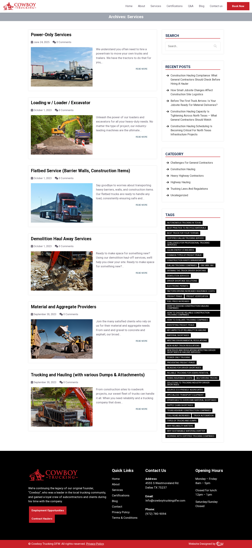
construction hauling (183, 169)
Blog (201, 6)
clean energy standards (180, 250)
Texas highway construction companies (189, 410)
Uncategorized (179, 195)
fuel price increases (178, 301)
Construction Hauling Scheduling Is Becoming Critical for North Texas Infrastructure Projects (191, 130)
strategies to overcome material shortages (191, 400)
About (141, 6)
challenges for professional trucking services (188, 244)
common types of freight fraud (184, 255)
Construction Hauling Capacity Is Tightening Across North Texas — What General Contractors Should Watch (194, 115)
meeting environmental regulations (187, 340)
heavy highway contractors (187, 175)
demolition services (178, 276)
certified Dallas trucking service (185, 238)
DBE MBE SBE (207, 265)
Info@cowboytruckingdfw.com (165, 500)
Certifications (175, 6)
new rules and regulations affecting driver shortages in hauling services (191, 351)
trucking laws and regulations (189, 188)
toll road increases (178, 415)
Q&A (190, 6)
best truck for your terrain (183, 233)
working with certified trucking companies (190, 436)
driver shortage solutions (182, 281)
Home (129, 6)
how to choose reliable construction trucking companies (188, 314)
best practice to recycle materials (186, 228)
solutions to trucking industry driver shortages (188, 383)
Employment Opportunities (48, 510)
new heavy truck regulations (183, 345)
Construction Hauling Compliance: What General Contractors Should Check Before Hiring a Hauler (195, 79)
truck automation (204, 415)
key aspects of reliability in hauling (186, 330)
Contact (117, 506)
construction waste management (185, 260)
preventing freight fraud (181, 362)
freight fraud (174, 296)
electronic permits (177, 286)
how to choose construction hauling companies (188, 307)
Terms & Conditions (124, 517)
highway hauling (180, 182)
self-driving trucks (206, 378)
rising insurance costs (179, 378)
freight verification (197, 296)
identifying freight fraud (180, 325)
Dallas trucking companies (182, 265)
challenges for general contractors (192, 162)
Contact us (216, 6)
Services (156, 6)
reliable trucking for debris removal (188, 373)
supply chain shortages (180, 405)
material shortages (178, 335)
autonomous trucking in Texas (184, 223)
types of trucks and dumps (181, 420)
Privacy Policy (121, 512)
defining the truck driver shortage (186, 270)
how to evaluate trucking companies (187, 320)
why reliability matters (180, 426)
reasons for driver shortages (184, 368)
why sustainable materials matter (186, 431)
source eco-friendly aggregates (185, 390)
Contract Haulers (42, 518)
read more (141, 69)
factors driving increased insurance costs (191, 291)
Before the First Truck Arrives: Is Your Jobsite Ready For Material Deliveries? (194, 103)
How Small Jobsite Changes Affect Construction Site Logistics (192, 92)
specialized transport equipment (185, 395)
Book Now (238, 6)
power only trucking (178, 357)
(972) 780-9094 (155, 513)
